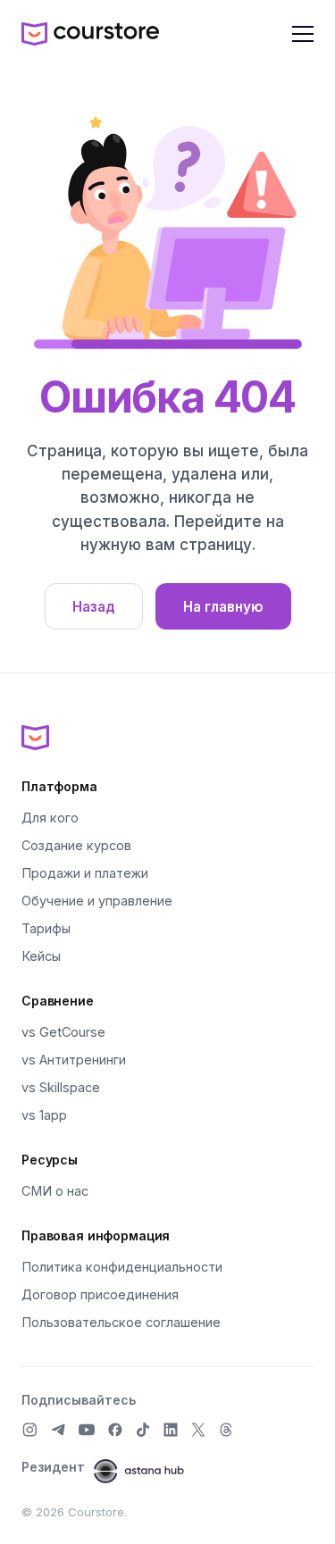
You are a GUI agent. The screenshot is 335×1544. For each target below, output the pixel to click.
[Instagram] (29, 1430)
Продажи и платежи (84, 872)
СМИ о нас (54, 1190)
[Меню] (303, 34)
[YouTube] (87, 1430)
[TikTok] (143, 1430)
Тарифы (46, 928)
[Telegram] (58, 1430)
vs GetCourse (63, 1031)
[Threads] (226, 1430)
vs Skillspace (60, 1087)
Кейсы (41, 956)
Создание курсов (76, 845)
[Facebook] (115, 1430)
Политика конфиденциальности (121, 1266)
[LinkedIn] (171, 1430)
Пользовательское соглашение (121, 1322)
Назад (93, 606)
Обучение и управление (96, 900)
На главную (223, 606)
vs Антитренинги (73, 1059)
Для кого (50, 817)
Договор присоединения (100, 1294)
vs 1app (44, 1115)
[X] (198, 1430)
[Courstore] (167, 736)
